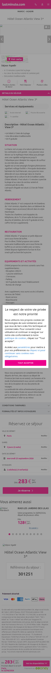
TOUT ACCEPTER (25, 363)
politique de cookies (15, 338)
